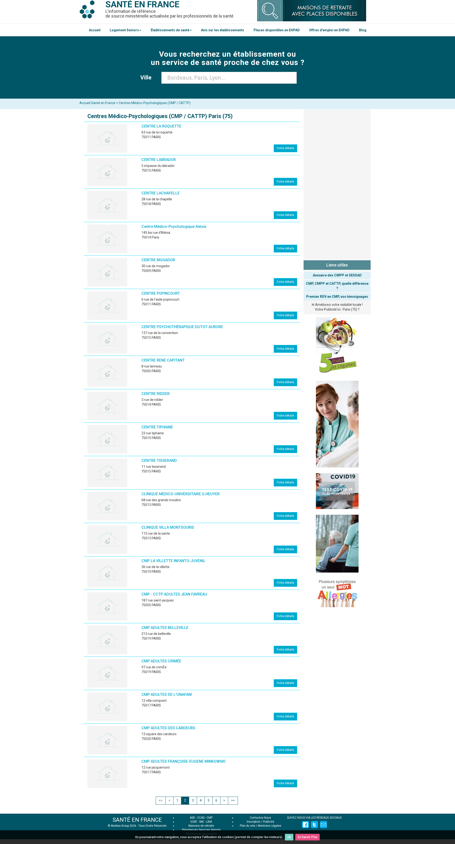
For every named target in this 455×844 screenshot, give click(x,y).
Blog (362, 30)
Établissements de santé (170, 30)
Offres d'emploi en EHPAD (329, 30)
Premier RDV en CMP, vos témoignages (337, 296)
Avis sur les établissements (222, 30)
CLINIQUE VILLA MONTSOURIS (167, 527)
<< (161, 800)
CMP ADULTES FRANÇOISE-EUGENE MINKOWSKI (183, 761)
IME (201, 821)
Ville (147, 77)
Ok (289, 837)
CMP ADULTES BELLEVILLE (164, 627)
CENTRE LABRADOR (158, 159)
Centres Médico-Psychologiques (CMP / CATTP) (155, 103)
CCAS (201, 817)
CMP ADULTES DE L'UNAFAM (166, 694)
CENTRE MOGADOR (158, 260)
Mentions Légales (269, 825)
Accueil (94, 30)
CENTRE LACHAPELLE (160, 193)
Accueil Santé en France (97, 103)
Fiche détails (285, 148)
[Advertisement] (337, 184)
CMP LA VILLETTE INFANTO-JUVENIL (173, 561)
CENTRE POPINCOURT (160, 293)
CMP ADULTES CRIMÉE (161, 661)
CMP (210, 817)
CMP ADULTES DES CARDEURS (168, 728)
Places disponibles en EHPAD (277, 30)
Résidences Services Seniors (201, 829)
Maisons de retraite (201, 825)
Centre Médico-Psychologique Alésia (173, 226)
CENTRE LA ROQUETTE (161, 126)
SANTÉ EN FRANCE (137, 819)
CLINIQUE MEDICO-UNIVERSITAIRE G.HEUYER (180, 494)
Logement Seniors (124, 30)
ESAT (194, 821)
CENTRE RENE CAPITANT (163, 360)
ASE (192, 817)
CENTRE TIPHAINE (157, 427)
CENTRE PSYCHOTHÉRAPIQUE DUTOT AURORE (182, 327)
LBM (209, 821)
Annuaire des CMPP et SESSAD (337, 275)
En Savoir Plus (307, 837)
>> (233, 800)
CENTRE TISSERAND (159, 460)
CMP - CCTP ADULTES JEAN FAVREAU (174, 594)
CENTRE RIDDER (155, 393)
